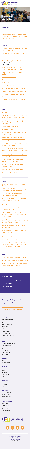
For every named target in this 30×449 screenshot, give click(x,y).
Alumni (3, 386)
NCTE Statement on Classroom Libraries (13, 88)
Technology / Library (6, 333)
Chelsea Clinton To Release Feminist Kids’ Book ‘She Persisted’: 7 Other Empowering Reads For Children (14, 139)
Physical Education (6, 328)
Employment (5, 350)
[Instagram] (17, 428)
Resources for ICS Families (8, 369)
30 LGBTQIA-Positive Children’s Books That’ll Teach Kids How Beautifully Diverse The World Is (15, 150)
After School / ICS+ (6, 403)
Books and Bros (6, 83)
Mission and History (6, 347)
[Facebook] (7, 428)
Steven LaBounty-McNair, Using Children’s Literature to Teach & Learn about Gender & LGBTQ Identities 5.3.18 (14, 36)
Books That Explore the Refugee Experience (14, 58)
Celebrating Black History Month (11, 126)
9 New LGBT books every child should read (14, 91)
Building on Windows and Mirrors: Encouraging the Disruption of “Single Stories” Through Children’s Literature (15, 221)
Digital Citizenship (6, 376)
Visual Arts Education (7, 324)
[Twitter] (12, 428)
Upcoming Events (6, 410)
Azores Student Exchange (8, 335)
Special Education (6, 331)
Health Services (5, 374)
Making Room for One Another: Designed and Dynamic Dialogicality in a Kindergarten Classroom (15, 122)
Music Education (6, 326)
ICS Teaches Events (7, 286)
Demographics (5, 348)
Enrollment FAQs (6, 362)
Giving (3, 382)
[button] (12, 309)
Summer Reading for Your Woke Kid (12, 61)
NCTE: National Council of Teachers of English (15, 260)
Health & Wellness (6, 329)
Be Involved (5, 372)
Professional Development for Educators (13, 280)
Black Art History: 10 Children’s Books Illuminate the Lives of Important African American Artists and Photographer (13, 171)
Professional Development (8, 392)
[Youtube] (22, 428)
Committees (5, 354)
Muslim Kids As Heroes (8, 129)
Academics (4, 321)
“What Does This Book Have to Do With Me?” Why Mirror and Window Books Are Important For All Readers (15, 214)
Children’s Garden (6, 408)
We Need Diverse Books (9, 77)
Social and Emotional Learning (9, 322)
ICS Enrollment (5, 360)
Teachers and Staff (6, 345)
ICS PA (3, 370)
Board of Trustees (6, 352)
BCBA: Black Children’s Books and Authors (14, 257)
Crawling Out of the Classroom (10, 85)
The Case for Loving (7, 112)
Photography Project (7, 337)
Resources (6, 28)
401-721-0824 (15, 440)
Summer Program (6, 407)
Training (7, 283)
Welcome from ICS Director (8, 343)
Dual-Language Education (8, 319)
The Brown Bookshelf (8, 80)
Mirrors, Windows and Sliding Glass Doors (13, 239)
